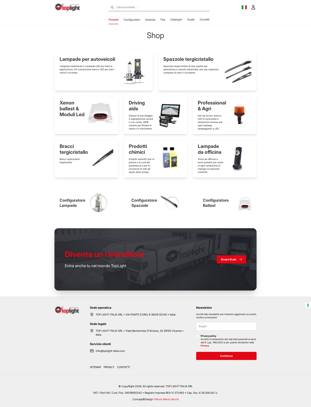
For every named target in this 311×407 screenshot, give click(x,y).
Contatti (204, 19)
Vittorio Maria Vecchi (166, 399)
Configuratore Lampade (72, 203)
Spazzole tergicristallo (188, 59)
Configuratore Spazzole (144, 203)
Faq (163, 19)
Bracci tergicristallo (74, 149)
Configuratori (132, 19)
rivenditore (104, 254)
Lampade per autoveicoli (87, 59)
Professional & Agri (212, 105)
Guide (191, 19)
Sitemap (95, 367)
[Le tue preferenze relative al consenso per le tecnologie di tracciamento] (308, 305)
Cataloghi (176, 19)
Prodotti (113, 19)
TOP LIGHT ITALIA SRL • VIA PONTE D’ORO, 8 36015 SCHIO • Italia (136, 314)
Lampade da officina (209, 149)
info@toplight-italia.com (110, 350)
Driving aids (137, 105)
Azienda (150, 19)
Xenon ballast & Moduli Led (72, 108)
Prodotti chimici (138, 149)
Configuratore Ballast (216, 203)
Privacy (205, 345)
